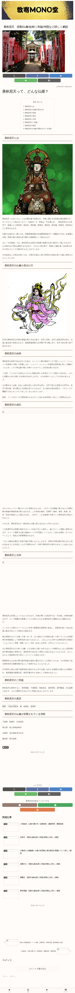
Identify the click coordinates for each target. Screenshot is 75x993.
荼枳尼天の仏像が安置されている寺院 (38, 129)
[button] (49, 80)
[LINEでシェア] (25, 80)
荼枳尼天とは (29, 106)
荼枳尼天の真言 (30, 125)
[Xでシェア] (14, 76)
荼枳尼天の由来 (30, 113)
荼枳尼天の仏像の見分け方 (34, 109)
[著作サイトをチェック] (19, 805)
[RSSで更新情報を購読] (37, 810)
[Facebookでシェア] (37, 76)
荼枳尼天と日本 (30, 119)
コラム (6, 747)
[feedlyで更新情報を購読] (55, 805)
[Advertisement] (37, 767)
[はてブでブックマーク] (60, 76)
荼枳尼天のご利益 (31, 122)
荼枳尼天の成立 (30, 116)
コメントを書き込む (37, 969)
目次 (34, 102)
